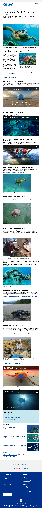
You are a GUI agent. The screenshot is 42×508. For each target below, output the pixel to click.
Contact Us (24, 483)
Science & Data (6, 486)
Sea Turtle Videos (8, 416)
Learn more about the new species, (13, 172)
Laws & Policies (6, 477)
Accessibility (6, 505)
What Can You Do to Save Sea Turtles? (12, 417)
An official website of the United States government (18, 0)
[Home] (8, 4)
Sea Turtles (7, 414)
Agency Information (7, 474)
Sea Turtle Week (13, 456)
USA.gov (36, 505)
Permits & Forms (26, 477)
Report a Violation (26, 487)
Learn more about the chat (8, 236)
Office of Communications (13, 454)
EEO (9, 505)
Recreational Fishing (27, 480)
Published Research (7, 484)
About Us (5, 475)
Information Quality (17, 505)
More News (5, 452)
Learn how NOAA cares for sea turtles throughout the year (14, 200)
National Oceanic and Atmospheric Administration (23, 506)
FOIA (12, 505)
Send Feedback (7, 494)
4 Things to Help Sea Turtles (10, 419)
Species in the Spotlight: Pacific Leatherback (13, 420)
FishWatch (6, 478)
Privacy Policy (32, 505)
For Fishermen (24, 474)
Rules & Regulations (26, 475)
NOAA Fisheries (34, 506)
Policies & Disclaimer (25, 505)
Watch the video (6, 265)
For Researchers (6, 483)
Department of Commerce (9, 506)
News (4, 9)
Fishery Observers (26, 481)
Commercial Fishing (26, 478)
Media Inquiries (26, 486)
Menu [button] (37, 3)
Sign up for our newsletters (23, 464)
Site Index (5, 480)
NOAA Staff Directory (27, 491)
